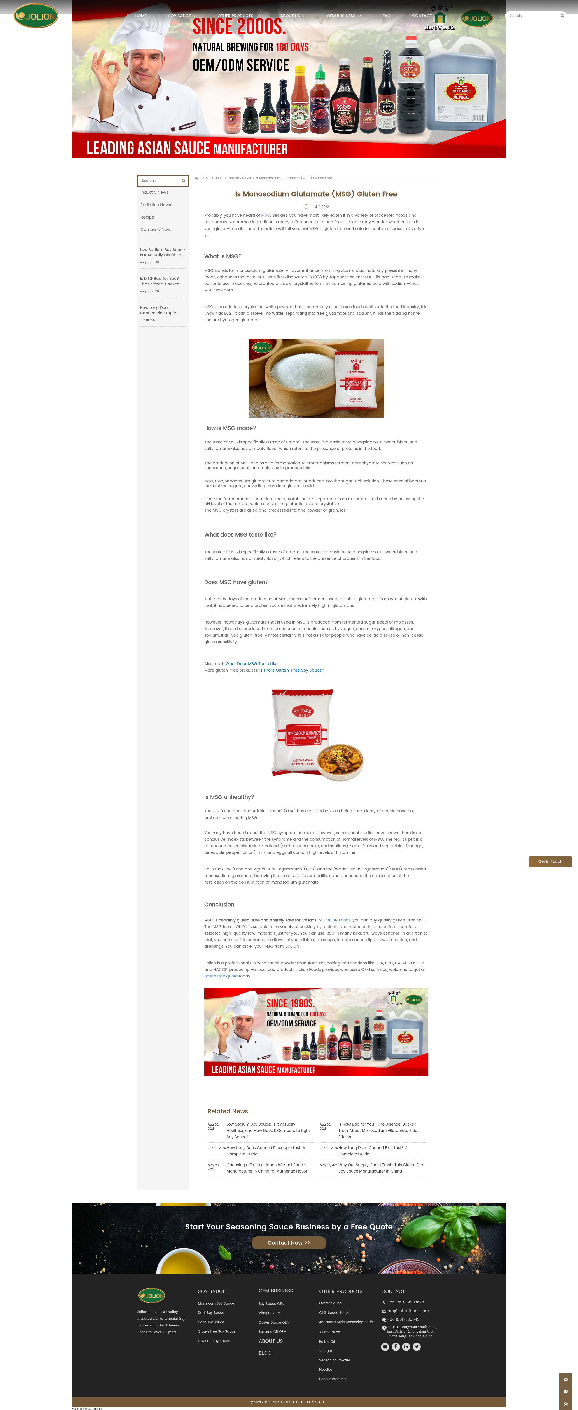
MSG (265, 215)
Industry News (239, 178)
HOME (205, 178)
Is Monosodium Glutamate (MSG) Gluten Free (293, 178)
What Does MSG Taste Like (251, 664)
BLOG (219, 178)
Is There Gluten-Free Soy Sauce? (291, 670)
